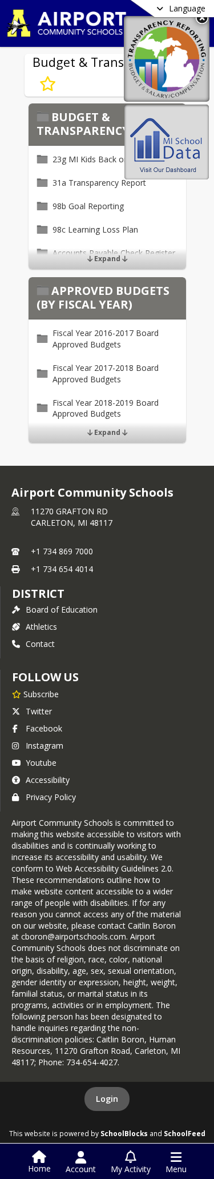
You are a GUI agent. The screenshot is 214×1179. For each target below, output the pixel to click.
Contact (40, 643)
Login (107, 1098)
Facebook (44, 728)
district (38, 593)
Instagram (44, 745)
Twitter (39, 711)
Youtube (41, 762)
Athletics (41, 626)
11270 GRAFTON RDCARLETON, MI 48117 (71, 517)
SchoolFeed (184, 1133)
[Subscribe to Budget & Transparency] (48, 84)
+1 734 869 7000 (62, 551)
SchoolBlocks (124, 1133)
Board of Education (62, 609)
